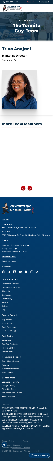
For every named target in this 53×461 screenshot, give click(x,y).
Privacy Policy (8, 441)
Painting (5, 365)
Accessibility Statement (11, 445)
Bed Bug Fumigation (10, 344)
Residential (31, 2)
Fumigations (7, 323)
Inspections (7, 319)
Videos (5, 302)
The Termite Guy (9, 279)
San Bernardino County (12, 393)
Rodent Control (8, 348)
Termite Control (9, 315)
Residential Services (10, 284)
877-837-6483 (12, 2)
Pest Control (7, 336)
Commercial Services (11, 287)
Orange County (8, 385)
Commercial (44, 2)
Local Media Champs (21, 448)
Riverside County (9, 389)
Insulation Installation (10, 369)
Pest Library (7, 299)
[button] (47, 8)
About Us (6, 291)
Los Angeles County (10, 382)
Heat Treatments (9, 331)
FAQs (4, 310)
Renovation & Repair (11, 357)
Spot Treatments (9, 327)
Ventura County (8, 396)
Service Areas (8, 378)
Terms (25, 441)
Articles (5, 306)
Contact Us (6, 295)
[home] (15, 8)
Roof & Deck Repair (10, 361)
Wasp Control (8, 351)
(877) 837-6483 (9, 261)
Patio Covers (7, 372)
